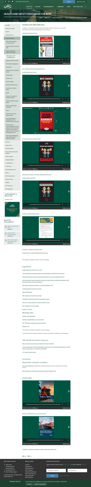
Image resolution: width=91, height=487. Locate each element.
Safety (7, 110)
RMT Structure (9, 185)
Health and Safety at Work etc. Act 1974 (32, 270)
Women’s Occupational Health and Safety (11, 97)
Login (52, 475)
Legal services (9, 145)
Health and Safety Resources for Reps (10, 51)
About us (47, 17)
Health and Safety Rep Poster (12, 227)
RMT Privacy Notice (10, 176)
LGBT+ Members (9, 156)
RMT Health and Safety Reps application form (33, 68)
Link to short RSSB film (27, 366)
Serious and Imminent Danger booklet (31, 138)
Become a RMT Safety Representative (11, 114)
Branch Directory (9, 35)
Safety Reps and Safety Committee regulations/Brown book (36, 174)
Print (30, 456)
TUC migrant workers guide (29, 352)
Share (25, 456)
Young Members (9, 163)
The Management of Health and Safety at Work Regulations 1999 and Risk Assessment (43, 273)
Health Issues (9, 78)
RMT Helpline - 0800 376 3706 (22, 1)
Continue (29, 484)
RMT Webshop (29, 470)
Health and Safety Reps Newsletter (11, 106)
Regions (37, 6)
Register (69, 1)
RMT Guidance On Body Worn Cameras (32, 295)
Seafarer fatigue (10, 81)
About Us (29, 6)
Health (7, 92)
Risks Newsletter (26, 359)
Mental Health (9, 75)
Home (40, 17)
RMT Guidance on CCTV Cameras (30, 306)
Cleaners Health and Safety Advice (12, 101)
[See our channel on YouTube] (12, 1)
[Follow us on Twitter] (9, 1)
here (67, 333)
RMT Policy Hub (78, 6)
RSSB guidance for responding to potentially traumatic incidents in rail (39, 371)
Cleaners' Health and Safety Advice (30, 213)
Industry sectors (9, 179)
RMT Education (29, 477)
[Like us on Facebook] (5, 1)
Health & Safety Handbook (28, 178)
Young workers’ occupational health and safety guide (35, 253)
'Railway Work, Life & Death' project (12, 71)
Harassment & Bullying (11, 195)
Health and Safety (57, 17)
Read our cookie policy (40, 484)
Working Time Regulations (28, 316)
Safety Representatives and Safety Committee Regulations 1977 (37, 285)
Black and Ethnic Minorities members (12, 152)
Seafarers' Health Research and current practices (34, 413)
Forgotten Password (64, 475)
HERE (47, 259)
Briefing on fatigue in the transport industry (35, 323)
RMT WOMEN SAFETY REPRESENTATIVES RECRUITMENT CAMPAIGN (12, 120)
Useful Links (9, 67)
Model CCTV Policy (27, 309)
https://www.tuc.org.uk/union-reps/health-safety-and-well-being (38, 343)
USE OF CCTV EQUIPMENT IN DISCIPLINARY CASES (36, 302)
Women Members (10, 148)
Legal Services (28, 466)
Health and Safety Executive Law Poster (32, 288)
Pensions (8, 142)
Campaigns (60, 6)
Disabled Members (10, 159)
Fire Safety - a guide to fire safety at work (32, 249)
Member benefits (49, 6)
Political (7, 182)
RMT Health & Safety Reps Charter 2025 (12, 240)
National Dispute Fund (11, 169)
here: (48, 330)
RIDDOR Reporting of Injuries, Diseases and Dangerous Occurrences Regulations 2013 (43, 276)
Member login (81, 1)
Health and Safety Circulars (12, 60)
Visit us (7, 172)
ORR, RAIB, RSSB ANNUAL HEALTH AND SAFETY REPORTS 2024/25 (12, 137)
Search (85, 7)
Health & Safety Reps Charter (29, 72)
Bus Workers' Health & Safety (11, 88)
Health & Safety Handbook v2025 (11, 233)
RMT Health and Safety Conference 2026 (11, 42)
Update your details (10, 28)
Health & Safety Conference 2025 (12, 47)
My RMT (7, 31)
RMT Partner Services (30, 473)
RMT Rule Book (9, 189)
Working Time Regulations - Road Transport (33, 319)
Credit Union (8, 166)
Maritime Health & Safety (11, 84)
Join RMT (8, 25)
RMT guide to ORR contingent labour (11, 56)
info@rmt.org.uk (13, 472)
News (68, 6)
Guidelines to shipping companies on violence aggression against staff (39, 449)
